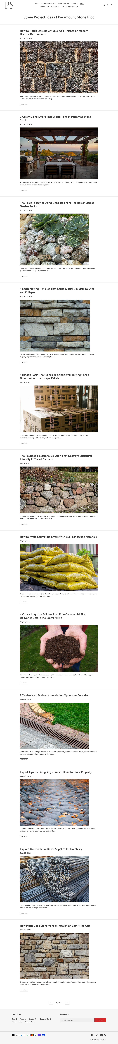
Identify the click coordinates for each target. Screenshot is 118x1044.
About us (23, 1019)
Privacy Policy (30, 1022)
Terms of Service (46, 1019)
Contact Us (33, 1019)
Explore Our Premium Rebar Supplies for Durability (51, 849)
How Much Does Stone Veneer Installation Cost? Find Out (55, 926)
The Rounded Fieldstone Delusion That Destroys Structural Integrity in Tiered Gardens (56, 458)
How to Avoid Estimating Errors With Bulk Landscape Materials (58, 537)
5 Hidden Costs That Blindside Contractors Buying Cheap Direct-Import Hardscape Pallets (54, 377)
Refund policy (17, 1022)
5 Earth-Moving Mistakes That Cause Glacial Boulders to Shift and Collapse (57, 291)
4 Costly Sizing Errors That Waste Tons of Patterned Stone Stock (55, 119)
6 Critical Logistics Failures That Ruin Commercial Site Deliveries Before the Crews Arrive (52, 616)
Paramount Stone (100, 1040)
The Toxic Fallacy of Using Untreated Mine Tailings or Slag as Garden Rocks (57, 205)
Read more (24, 104)
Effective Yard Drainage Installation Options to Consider (54, 695)
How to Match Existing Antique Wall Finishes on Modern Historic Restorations (54, 33)
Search (14, 1019)
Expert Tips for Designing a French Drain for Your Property (56, 772)
